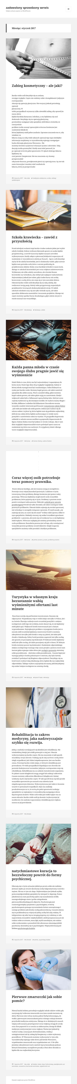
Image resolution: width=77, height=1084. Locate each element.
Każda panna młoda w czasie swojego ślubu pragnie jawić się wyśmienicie (38, 371)
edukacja (29, 310)
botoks (35, 1064)
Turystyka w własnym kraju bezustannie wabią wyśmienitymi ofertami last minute (35, 603)
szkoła (43, 310)
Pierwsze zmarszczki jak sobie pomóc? (37, 998)
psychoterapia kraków (26, 928)
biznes (28, 441)
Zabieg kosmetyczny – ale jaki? (37, 85)
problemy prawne (53, 540)
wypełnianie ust (45, 1066)
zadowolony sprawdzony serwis (27, 7)
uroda (28, 178)
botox (39, 1064)
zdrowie (28, 814)
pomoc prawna (38, 540)
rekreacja (29, 677)
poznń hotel (38, 677)
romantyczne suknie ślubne (54, 406)
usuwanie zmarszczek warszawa (29, 1066)
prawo (45, 540)
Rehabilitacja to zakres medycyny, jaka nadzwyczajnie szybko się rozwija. (37, 738)
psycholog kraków (44, 940)
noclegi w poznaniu (49, 650)
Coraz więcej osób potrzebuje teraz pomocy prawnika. (36, 479)
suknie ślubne (47, 441)
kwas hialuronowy (47, 1064)
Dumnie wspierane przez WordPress (23, 1080)
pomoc (36, 940)
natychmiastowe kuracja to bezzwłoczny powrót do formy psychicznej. (37, 875)
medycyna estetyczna (39, 178)
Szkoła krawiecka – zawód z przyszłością (34, 239)
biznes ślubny (37, 441)
